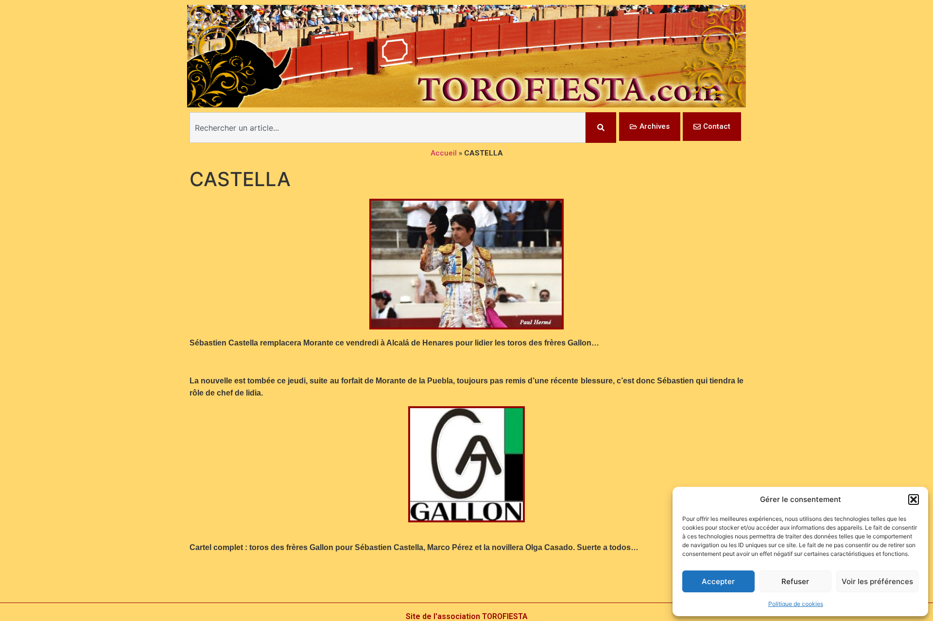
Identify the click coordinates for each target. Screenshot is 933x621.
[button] (913, 499)
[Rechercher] (601, 127)
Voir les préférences (877, 581)
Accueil (444, 153)
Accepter (718, 581)
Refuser (795, 581)
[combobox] (388, 127)
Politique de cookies (795, 603)
